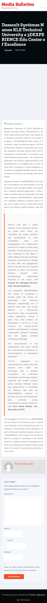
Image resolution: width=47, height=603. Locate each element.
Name (7, 528)
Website (7, 552)
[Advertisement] (23, 88)
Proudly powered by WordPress (15, 595)
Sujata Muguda (24, 463)
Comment (9, 494)
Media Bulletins (18, 4)
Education (8, 50)
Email (10, 540)
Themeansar (25, 600)
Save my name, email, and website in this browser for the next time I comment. (21, 568)
